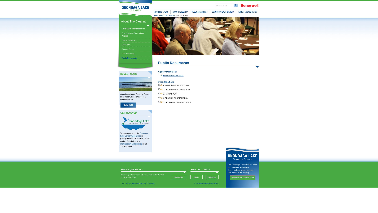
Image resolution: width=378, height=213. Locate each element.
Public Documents (129, 58)
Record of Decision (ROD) (173, 76)
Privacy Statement (132, 183)
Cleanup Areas (127, 49)
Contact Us (179, 177)
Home (156, 15)
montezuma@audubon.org (131, 144)
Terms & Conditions (147, 183)
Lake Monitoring (128, 54)
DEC (122, 183)
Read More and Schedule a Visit (242, 178)
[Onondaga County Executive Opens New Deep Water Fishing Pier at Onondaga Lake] (128, 105)
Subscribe (212, 177)
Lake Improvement (129, 40)
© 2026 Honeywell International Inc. (206, 183)
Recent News (128, 74)
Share (196, 177)
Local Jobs (126, 45)
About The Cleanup (133, 21)
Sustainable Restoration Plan (133, 29)
